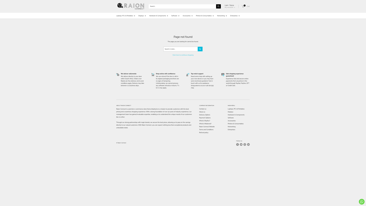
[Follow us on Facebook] (237, 144)
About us (202, 112)
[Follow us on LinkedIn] (248, 144)
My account (229, 7)
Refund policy (203, 132)
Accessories (187, 16)
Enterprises (234, 16)
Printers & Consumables (204, 16)
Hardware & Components (157, 16)
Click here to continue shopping (183, 55)
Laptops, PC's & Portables (124, 16)
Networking (221, 16)
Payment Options (205, 118)
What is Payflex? (204, 121)
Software (174, 16)
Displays (141, 16)
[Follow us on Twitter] (241, 144)
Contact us (202, 109)
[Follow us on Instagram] (244, 144)
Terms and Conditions (206, 129)
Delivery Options (204, 115)
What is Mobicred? (205, 124)
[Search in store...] (200, 49)
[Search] (218, 6)
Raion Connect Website (207, 127)
